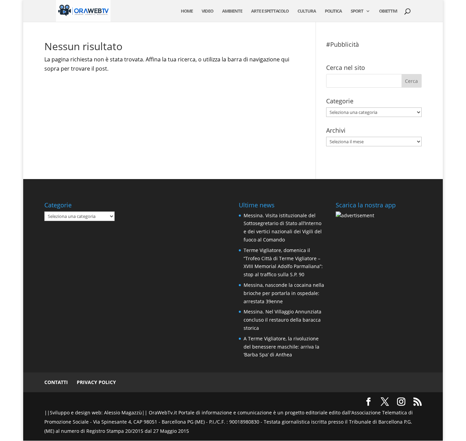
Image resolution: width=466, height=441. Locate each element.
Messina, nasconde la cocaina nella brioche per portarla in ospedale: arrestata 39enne (284, 293)
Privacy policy (96, 382)
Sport (357, 11)
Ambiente (232, 11)
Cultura (306, 11)
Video (207, 11)
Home (187, 11)
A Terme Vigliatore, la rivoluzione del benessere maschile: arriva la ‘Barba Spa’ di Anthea (281, 346)
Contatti (56, 382)
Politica (333, 11)
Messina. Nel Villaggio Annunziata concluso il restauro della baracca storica (282, 319)
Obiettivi (388, 11)
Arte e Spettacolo (270, 11)
